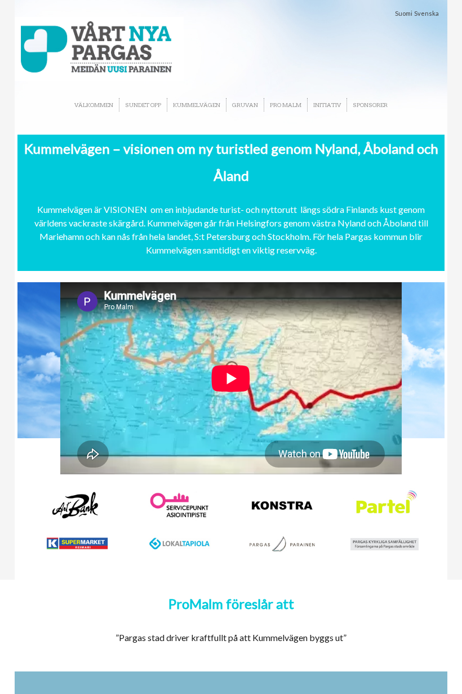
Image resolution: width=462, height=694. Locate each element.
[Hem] (99, 49)
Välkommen (93, 104)
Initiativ (327, 104)
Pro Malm (285, 104)
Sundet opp (143, 104)
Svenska (426, 13)
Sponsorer (370, 104)
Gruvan (245, 104)
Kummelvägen (196, 104)
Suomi (403, 13)
